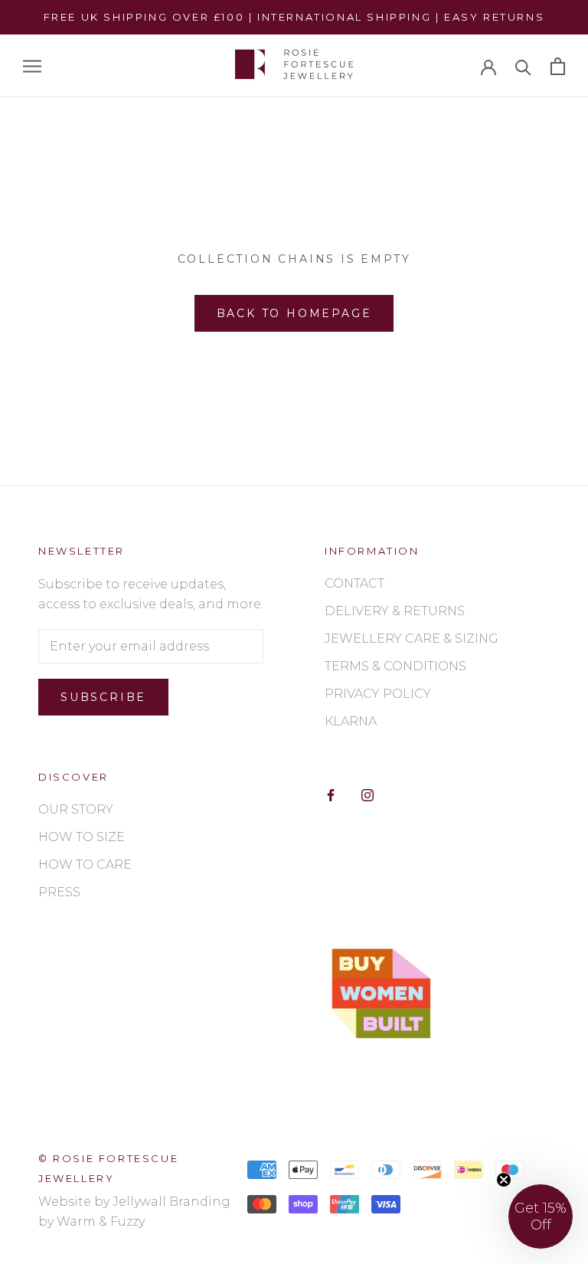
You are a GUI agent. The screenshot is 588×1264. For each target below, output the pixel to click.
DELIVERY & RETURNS (395, 611)
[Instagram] (367, 794)
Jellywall (139, 1201)
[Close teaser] (503, 1179)
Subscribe (103, 697)
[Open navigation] (32, 66)
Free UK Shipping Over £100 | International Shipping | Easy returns (294, 17)
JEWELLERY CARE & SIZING (411, 638)
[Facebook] (331, 794)
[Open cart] (557, 66)
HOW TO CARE (85, 864)
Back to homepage (294, 313)
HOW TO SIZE (81, 837)
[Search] (523, 66)
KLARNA (351, 721)
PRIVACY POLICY (378, 693)
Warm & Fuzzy (101, 1221)
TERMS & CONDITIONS (395, 666)
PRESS (59, 892)
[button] (540, 1216)
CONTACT (354, 583)
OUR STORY (75, 809)
